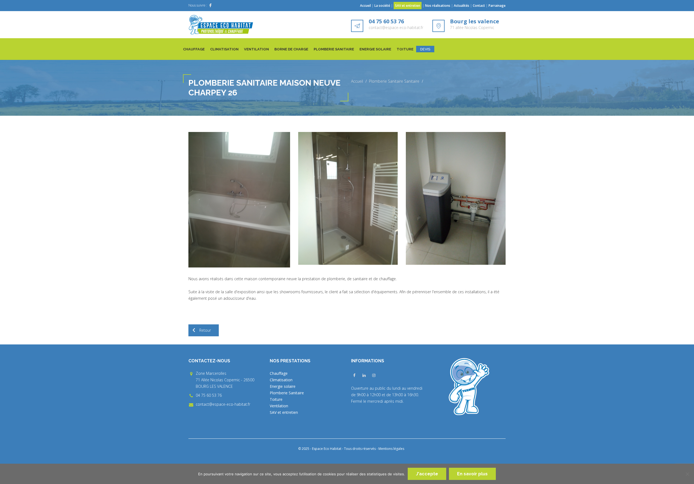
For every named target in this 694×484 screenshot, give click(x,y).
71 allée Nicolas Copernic (472, 27)
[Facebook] (210, 5)
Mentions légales (391, 448)
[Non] (687, 474)
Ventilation (256, 49)
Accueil (365, 5)
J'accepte (427, 473)
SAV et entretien (407, 5)
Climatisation (224, 49)
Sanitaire (411, 81)
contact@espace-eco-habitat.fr (396, 27)
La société (382, 5)
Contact (479, 5)
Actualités (462, 5)
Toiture (405, 49)
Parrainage (497, 5)
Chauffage (194, 49)
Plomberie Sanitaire (334, 49)
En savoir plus (472, 473)
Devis (425, 49)
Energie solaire (375, 49)
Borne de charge (291, 49)
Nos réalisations (437, 5)
